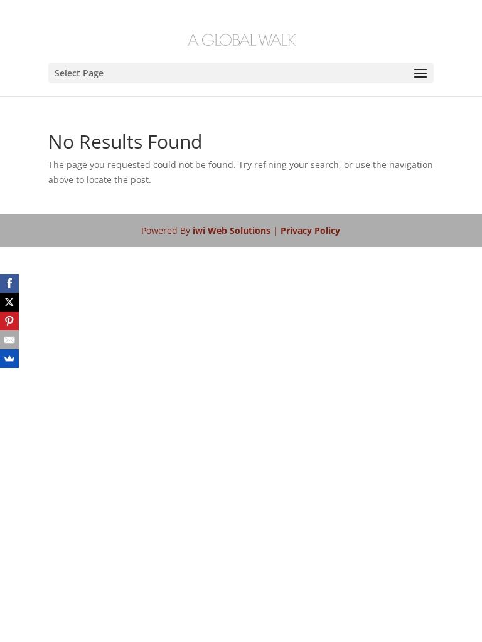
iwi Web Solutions (233, 230)
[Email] (9, 339)
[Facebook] (9, 283)
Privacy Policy (310, 230)
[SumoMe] (9, 358)
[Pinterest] (9, 321)
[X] (9, 302)
